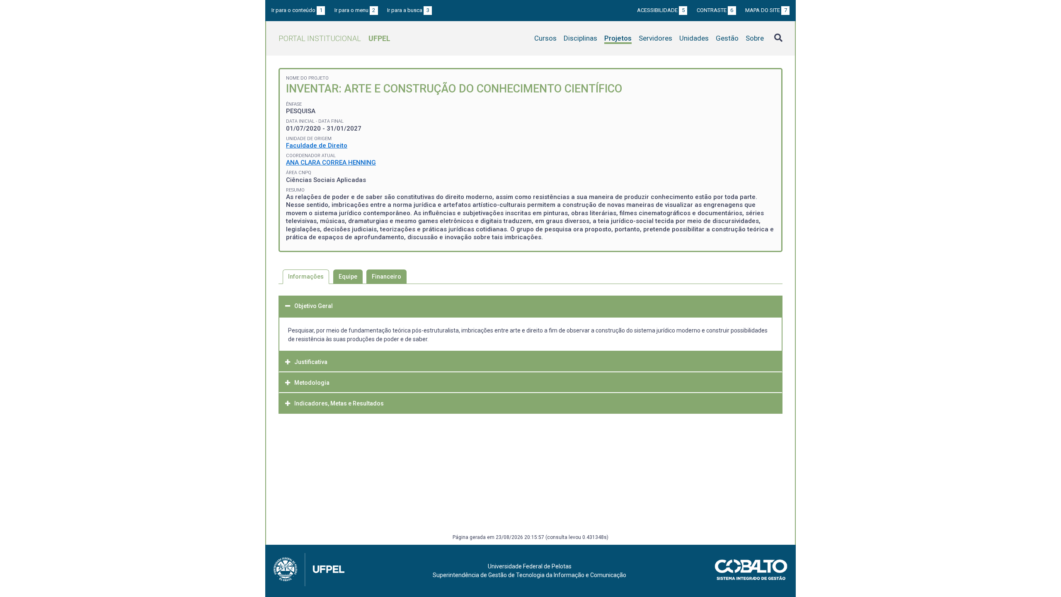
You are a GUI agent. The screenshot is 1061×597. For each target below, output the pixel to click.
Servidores (655, 38)
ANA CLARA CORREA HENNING (331, 162)
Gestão (727, 38)
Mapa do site (766, 10)
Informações (306, 276)
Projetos (618, 38)
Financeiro (386, 276)
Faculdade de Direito (316, 145)
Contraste (715, 10)
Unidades (694, 38)
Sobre (755, 38)
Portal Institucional (334, 38)
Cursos (545, 38)
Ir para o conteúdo (296, 10)
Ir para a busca (408, 10)
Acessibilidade (661, 10)
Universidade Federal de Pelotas (530, 566)
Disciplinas (580, 38)
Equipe (348, 276)
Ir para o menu (354, 10)
